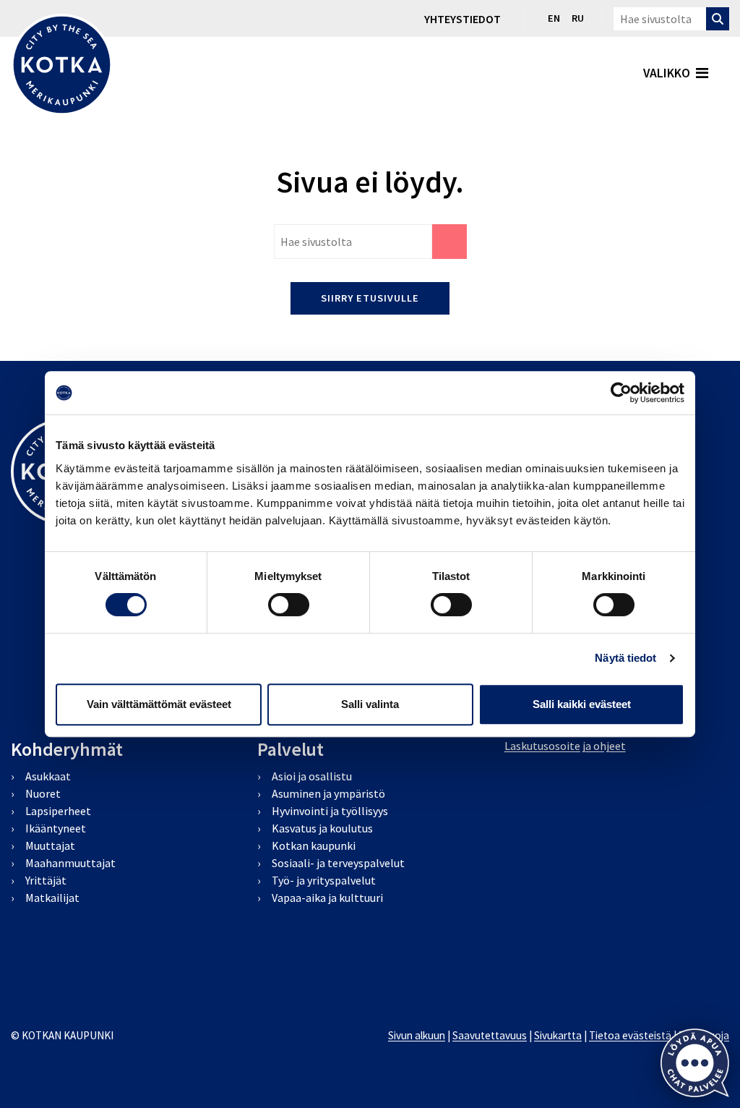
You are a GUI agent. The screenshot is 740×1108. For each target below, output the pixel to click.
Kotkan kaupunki (314, 845)
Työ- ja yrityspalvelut (324, 880)
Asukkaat (48, 776)
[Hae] (717, 18)
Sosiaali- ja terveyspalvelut (338, 863)
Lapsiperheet (58, 811)
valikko (666, 73)
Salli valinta (370, 704)
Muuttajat (50, 845)
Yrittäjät (45, 880)
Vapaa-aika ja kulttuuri (327, 897)
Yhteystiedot (462, 19)
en (554, 18)
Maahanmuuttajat (70, 863)
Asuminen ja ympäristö (328, 793)
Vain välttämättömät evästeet (159, 704)
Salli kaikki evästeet (582, 704)
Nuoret (43, 793)
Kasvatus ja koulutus (322, 828)
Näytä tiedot (625, 658)
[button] (695, 1063)
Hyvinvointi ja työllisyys (330, 811)
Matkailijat (52, 897)
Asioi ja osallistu (312, 776)
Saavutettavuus (489, 1035)
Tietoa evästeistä (630, 1035)
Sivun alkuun (416, 1035)
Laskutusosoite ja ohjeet (565, 745)
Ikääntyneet (55, 828)
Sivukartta (558, 1035)
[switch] (288, 604)
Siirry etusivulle (370, 297)
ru (578, 18)
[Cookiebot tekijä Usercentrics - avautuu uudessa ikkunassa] (621, 393)
